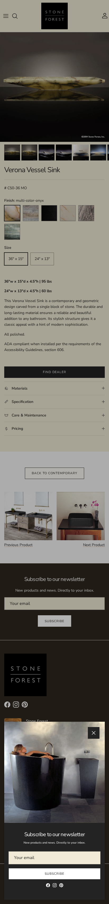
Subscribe (54, 874)
